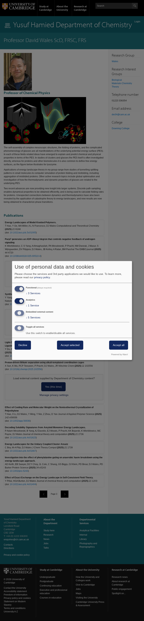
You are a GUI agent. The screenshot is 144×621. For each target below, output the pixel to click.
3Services (33, 293)
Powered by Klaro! (119, 354)
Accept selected (70, 345)
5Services (33, 317)
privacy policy (42, 277)
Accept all (118, 345)
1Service (32, 305)
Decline (22, 345)
